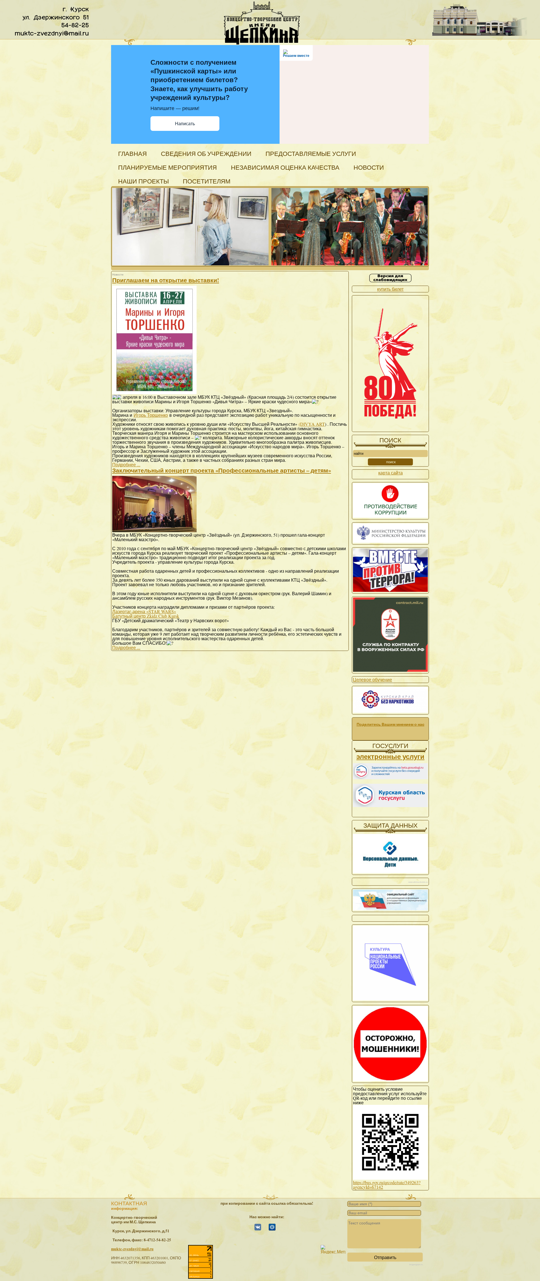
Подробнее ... (126, 464)
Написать (185, 123)
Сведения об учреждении (206, 153)
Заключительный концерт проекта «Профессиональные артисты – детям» (221, 470)
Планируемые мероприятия (167, 167)
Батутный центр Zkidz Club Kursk (145, 616)
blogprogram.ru (416, 1265)
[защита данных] (390, 871)
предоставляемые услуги (311, 153)
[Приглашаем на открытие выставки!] (154, 392)
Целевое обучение (372, 679)
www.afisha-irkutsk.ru (418, 882)
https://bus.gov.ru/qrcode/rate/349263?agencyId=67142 (386, 1184)
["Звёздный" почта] (272, 1229)
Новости (369, 167)
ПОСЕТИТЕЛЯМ (206, 181)
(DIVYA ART (312, 424)
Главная (132, 153)
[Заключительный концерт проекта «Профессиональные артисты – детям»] (154, 530)
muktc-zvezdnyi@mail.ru (132, 1249)
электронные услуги (390, 756)
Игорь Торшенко (151, 415)
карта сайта (390, 473)
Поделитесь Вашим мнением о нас (390, 724)
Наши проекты (143, 181)
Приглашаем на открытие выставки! (165, 280)
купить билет (390, 289)
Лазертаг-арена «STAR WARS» (144, 611)
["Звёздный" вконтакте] (257, 1229)
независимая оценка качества (285, 167)
